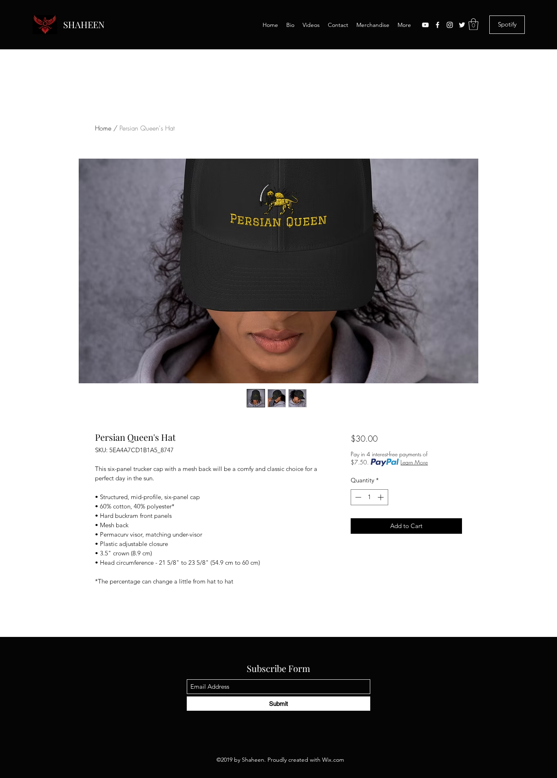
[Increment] (381, 497)
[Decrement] (357, 497)
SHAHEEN (84, 24)
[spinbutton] (369, 497)
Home (103, 128)
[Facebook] (437, 25)
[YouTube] (425, 25)
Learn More (414, 462)
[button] (473, 24)
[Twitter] (462, 25)
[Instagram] (450, 25)
